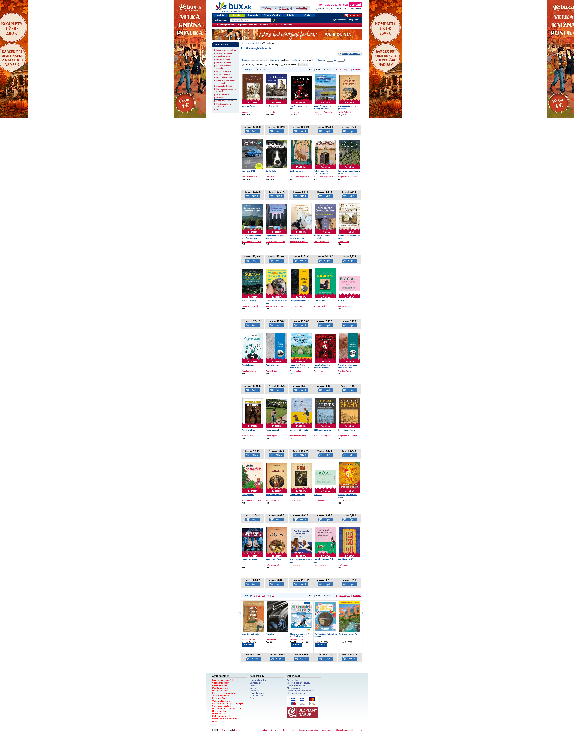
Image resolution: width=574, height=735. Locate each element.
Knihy (258, 43)
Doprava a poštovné (258, 24)
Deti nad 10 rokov (223, 63)
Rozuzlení (246, 634)
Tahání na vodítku (273, 430)
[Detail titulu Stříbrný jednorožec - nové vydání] (350, 616)
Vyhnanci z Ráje (248, 430)
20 (263, 595)
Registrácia (354, 20)
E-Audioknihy (290, 64)
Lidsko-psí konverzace (299, 301)
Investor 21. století (249, 559)
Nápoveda (242, 24)
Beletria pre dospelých (226, 50)
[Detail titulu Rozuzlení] (253, 617)
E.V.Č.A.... (342, 301)
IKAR (221, 730)
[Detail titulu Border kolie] (277, 153)
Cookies (302, 730)
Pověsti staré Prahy (346, 430)
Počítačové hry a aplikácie (223, 105)
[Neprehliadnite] (339, 7)
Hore (360, 730)
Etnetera (237, 730)
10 (259, 595)
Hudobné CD (221, 98)
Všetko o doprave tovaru (298, 683)
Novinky (220, 15)
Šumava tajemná (249, 301)
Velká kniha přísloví (274, 559)
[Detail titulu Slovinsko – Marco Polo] (326, 620)
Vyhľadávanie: (222, 20)
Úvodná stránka (247, 43)
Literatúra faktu (223, 74)
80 (273, 595)
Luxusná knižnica (258, 680)
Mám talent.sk (256, 695)
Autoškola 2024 (248, 171)
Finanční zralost (248, 365)
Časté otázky (276, 24)
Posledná (357, 69)
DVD (218, 109)
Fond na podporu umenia (224, 693)
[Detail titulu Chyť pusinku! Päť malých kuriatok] (301, 616)
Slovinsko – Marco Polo (324, 634)
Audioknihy (273, 64)
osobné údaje (312, 730)
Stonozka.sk (255, 683)
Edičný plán (292, 680)
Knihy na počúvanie (224, 101)
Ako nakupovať (294, 688)
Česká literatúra (223, 56)
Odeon (253, 685)
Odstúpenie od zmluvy (297, 685)
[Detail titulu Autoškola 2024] (253, 153)
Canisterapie (319, 301)
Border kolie (271, 171)
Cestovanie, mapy (224, 53)
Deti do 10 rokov (223, 60)
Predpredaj (253, 15)
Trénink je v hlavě (273, 365)
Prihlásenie (340, 20)
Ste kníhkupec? (289, 730)
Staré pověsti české (250, 106)
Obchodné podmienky (345, 730)
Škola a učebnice (272, 15)
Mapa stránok (327, 730)
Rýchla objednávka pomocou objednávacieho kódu (300, 691)
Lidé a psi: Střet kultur (299, 430)
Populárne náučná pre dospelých (228, 703)
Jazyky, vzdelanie (223, 71)
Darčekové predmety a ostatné (226, 708)
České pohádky (296, 171)
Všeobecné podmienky (224, 24)
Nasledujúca (345, 69)
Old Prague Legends (322, 430)
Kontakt (264, 730)
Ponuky (236, 15)
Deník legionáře (272, 106)
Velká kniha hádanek (274, 495)
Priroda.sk (254, 690)
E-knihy (290, 15)
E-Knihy (259, 64)
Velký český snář (345, 559)
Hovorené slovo (223, 95)
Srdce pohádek (248, 495)
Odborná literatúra (224, 77)
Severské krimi (257, 693)
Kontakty (288, 24)
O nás (307, 15)
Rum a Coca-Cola (297, 495)
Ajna (252, 698)
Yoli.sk (253, 688)
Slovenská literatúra (225, 86)
